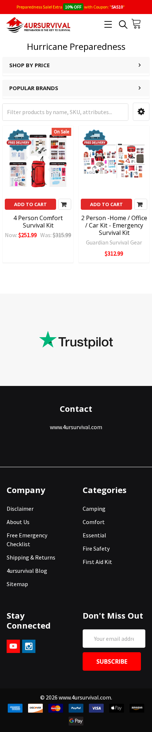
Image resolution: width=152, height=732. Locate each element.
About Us (18, 522)
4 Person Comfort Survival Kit (38, 221)
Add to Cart (30, 204)
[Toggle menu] (108, 24)
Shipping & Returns (31, 557)
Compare (64, 204)
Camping (94, 508)
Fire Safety (96, 548)
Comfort (94, 522)
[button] (141, 112)
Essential (94, 535)
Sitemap (17, 584)
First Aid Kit (97, 561)
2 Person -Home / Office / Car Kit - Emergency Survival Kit (114, 225)
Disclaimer (20, 508)
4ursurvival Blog (27, 570)
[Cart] (138, 25)
